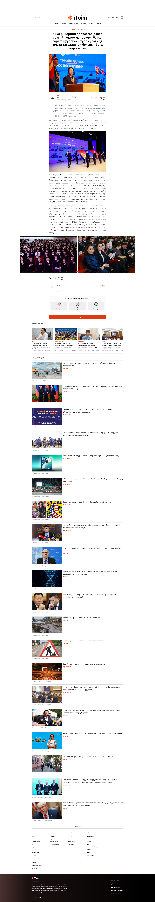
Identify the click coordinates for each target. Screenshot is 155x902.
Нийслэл (104, 341)
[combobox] (44, 17)
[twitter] (96, 98)
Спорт (88, 844)
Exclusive (34, 855)
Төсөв (70, 836)
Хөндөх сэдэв (35, 852)
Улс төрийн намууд (55, 844)
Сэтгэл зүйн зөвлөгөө (93, 847)
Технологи (66, 459)
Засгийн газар (67, 438)
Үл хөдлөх (71, 844)
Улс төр (63, 24)
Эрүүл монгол (90, 836)
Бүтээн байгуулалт (59, 341)
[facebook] (92, 98)
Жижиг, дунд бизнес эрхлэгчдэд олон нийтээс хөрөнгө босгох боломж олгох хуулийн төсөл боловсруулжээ (91, 688)
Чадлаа (34, 847)
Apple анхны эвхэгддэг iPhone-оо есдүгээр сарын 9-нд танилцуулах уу (91, 456)
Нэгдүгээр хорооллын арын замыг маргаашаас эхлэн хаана (87, 641)
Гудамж (34, 850)
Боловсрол (66, 759)
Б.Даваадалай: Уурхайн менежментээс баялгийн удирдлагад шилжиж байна (41, 345)
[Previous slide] (22, 254)
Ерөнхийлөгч (67, 392)
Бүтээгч (89, 850)
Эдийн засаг (73, 24)
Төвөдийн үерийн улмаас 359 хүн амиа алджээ (81, 618)
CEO (33, 844)
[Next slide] (132, 254)
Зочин (91, 24)
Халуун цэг (34, 868)
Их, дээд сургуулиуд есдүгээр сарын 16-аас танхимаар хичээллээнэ (90, 756)
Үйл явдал (89, 842)
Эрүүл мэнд (90, 858)
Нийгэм (83, 24)
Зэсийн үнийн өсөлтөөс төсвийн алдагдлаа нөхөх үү (84, 664)
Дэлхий (98, 24)
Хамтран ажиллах (118, 890)
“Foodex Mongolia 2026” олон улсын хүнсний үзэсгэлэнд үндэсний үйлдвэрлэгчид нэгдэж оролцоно (89, 410)
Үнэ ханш (70, 847)
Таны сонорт (67, 415)
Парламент (53, 839)
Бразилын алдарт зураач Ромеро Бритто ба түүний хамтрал (87, 502)
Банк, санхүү (71, 842)
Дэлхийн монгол (36, 842)
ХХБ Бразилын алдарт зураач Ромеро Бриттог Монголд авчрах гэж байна (92, 733)
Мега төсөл (71, 839)
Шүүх (51, 847)
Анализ (33, 836)
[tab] (77, 271)
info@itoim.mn (117, 887)
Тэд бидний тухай (37, 865)
